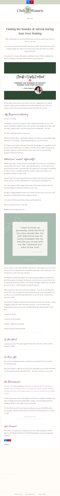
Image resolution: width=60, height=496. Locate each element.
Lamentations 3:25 (9, 344)
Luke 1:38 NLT (24, 273)
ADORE (23, 401)
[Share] (5, 440)
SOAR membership (41, 430)
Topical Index (42, 494)
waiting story (18, 209)
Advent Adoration (19, 386)
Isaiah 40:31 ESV (30, 51)
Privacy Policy (18, 494)
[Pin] (9, 440)
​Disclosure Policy (30, 494)
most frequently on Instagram (20, 430)
